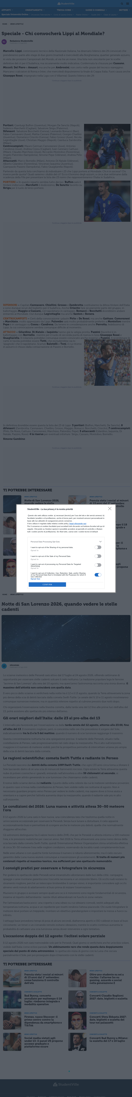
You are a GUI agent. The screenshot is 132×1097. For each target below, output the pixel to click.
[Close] (110, 509)
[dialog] (66, 548)
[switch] (98, 547)
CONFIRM (47, 585)
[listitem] (66, 541)
